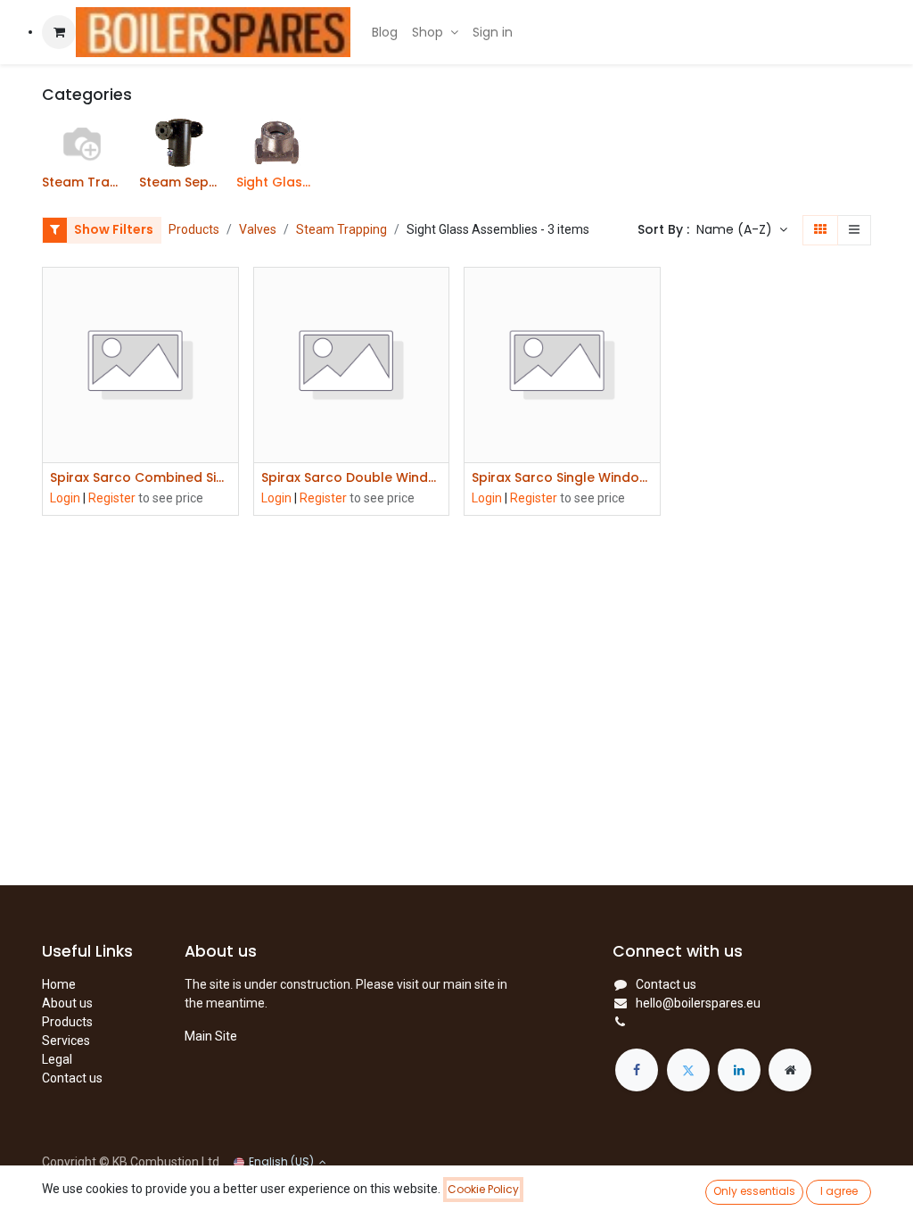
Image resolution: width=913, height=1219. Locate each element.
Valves (257, 229)
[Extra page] (790, 1070)
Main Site (211, 1036)
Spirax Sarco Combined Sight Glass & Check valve (140, 477)
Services (66, 1040)
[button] (741, 230)
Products (194, 229)
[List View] (854, 230)
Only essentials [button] (754, 1190)
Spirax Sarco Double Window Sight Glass (351, 477)
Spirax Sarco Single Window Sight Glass (562, 477)
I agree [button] (839, 1190)
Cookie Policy (483, 1189)
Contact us (72, 1078)
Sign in (493, 32)
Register (112, 498)
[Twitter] (688, 1070)
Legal (57, 1059)
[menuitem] (385, 32)
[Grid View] (820, 230)
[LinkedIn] (739, 1070)
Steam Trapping (341, 229)
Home (59, 984)
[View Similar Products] (227, 417)
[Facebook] (636, 1070)
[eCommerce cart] (59, 32)
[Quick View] (227, 297)
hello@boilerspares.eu (698, 1003)
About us (67, 1003)
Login (65, 498)
